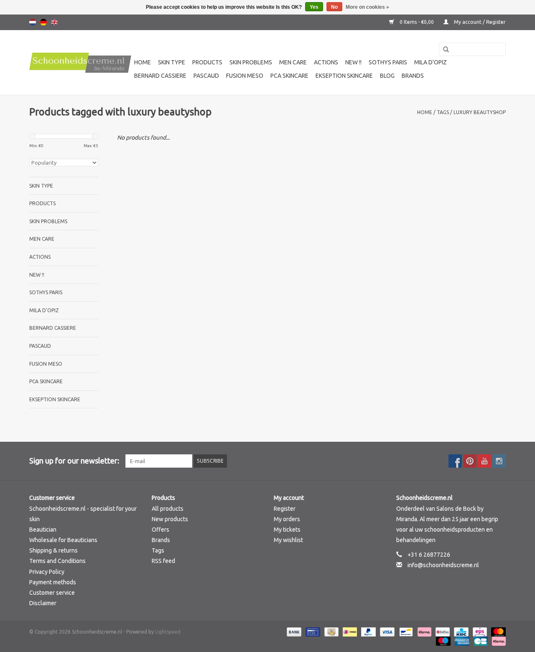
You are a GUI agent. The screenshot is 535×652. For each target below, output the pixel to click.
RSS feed (163, 561)
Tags (443, 112)
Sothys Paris (388, 62)
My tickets (287, 529)
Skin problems (250, 62)
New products (170, 519)
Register (285, 508)
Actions (326, 62)
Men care (293, 62)
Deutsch (43, 22)
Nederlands (32, 22)
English (54, 22)
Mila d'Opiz (430, 62)
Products (207, 62)
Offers (160, 529)
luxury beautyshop (479, 112)
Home (142, 62)
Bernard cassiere (160, 75)
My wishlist (288, 540)
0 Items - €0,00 (416, 22)
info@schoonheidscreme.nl (443, 565)
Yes (314, 7)
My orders (287, 519)
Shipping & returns (53, 550)
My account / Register (479, 22)
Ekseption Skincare (344, 75)
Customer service (52, 592)
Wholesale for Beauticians (63, 540)
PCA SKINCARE (289, 75)
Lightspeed (168, 631)
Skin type (171, 62)
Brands (413, 75)
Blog (387, 75)
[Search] (443, 50)
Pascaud (206, 75)
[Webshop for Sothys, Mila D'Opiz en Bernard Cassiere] (80, 63)
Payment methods (52, 582)
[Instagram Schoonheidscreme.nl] (499, 461)
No (334, 7)
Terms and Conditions (57, 561)
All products (167, 508)
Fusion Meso (244, 75)
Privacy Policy (46, 571)
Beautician (42, 529)
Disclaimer (42, 603)
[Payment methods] (293, 631)
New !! (353, 62)
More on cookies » (367, 7)
